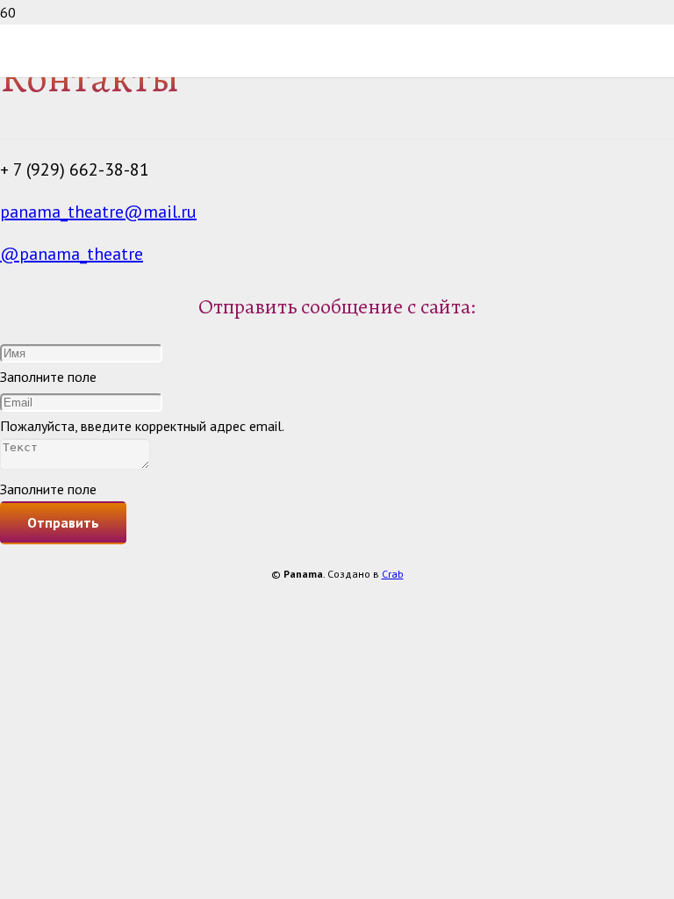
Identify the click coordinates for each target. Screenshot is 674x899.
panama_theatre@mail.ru (98, 211)
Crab (393, 573)
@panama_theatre (71, 253)
